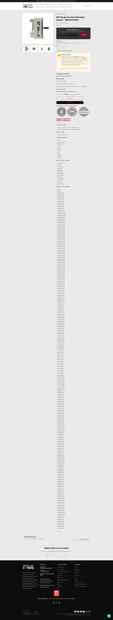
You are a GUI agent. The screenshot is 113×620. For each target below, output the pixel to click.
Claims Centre (60, 582)
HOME (76, 567)
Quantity (58, 45)
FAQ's (76, 577)
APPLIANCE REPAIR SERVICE (81, 586)
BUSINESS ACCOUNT (79, 582)
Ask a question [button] (84, 539)
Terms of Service (60, 567)
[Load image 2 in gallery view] (33, 48)
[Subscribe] (66, 555)
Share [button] (59, 531)
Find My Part (60, 586)
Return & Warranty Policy (62, 571)
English (35, 613)
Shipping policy (60, 569)
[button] (48, 4)
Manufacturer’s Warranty (63, 73)
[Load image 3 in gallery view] (41, 48)
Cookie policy (60, 577)
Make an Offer (70, 102)
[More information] (75, 91)
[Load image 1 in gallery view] (26, 48)
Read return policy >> (61, 89)
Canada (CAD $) (27, 613)
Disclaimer (59, 575)
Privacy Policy (60, 573)
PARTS (76, 573)
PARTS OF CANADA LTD (63, 613)
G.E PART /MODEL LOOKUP (80, 584)
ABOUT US (77, 569)
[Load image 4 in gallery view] (49, 48)
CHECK (84, 34)
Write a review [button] (76, 539)
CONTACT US (77, 575)
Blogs (58, 584)
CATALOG (77, 571)
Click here (46, 587)
